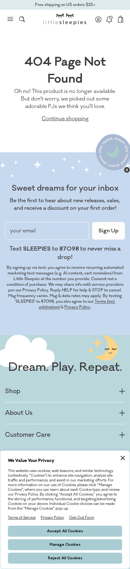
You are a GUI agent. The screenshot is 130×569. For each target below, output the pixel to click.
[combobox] (22, 19)
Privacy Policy (77, 307)
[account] (98, 19)
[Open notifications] (109, 19)
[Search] (22, 19)
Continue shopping (65, 118)
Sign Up (108, 230)
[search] (22, 19)
